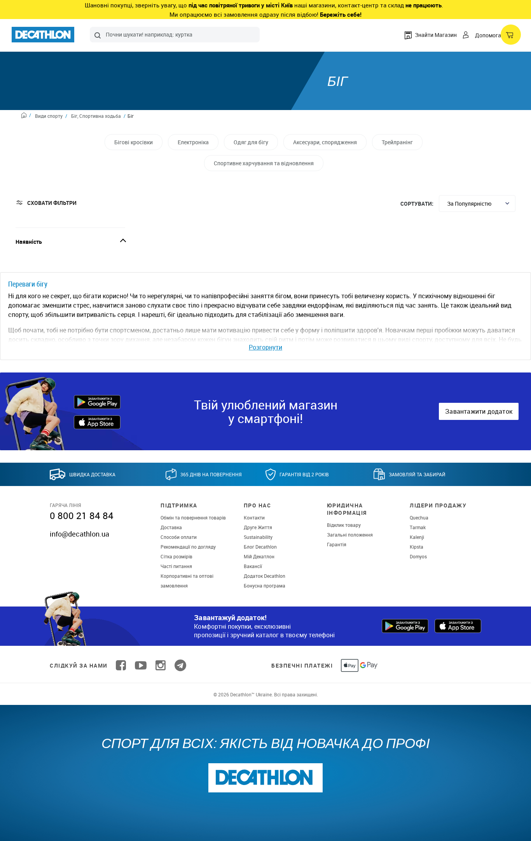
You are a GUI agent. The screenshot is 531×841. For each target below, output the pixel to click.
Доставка (171, 527)
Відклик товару (344, 525)
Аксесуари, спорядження (325, 142)
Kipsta (416, 547)
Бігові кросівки (133, 142)
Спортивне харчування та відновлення (264, 163)
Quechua (419, 517)
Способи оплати (179, 537)
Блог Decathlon (260, 547)
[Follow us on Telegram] (180, 665)
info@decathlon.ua (79, 534)
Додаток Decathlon (264, 576)
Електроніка (193, 142)
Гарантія (336, 544)
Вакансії (253, 566)
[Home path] (26, 116)
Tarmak (418, 527)
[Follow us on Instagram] (160, 665)
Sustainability (258, 537)
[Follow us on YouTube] (141, 665)
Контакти (254, 517)
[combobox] (175, 34)
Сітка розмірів (176, 556)
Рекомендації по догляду (188, 547)
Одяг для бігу (251, 142)
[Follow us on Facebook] (121, 665)
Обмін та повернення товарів (193, 517)
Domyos (418, 556)
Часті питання (176, 566)
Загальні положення (350, 535)
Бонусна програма (264, 585)
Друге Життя (258, 527)
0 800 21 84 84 (82, 515)
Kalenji (417, 537)
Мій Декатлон (259, 556)
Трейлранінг (397, 142)
